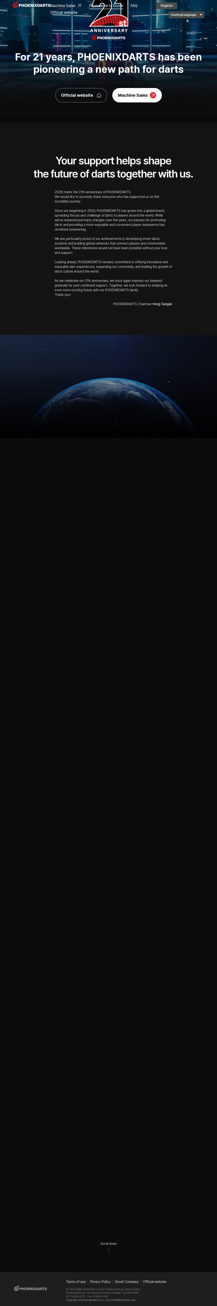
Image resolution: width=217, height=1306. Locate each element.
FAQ (134, 5)
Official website (63, 12)
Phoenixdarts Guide (106, 5)
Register (166, 6)
